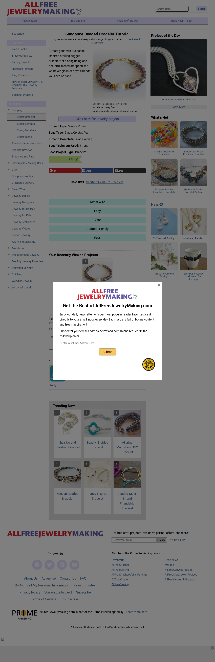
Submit (107, 352)
